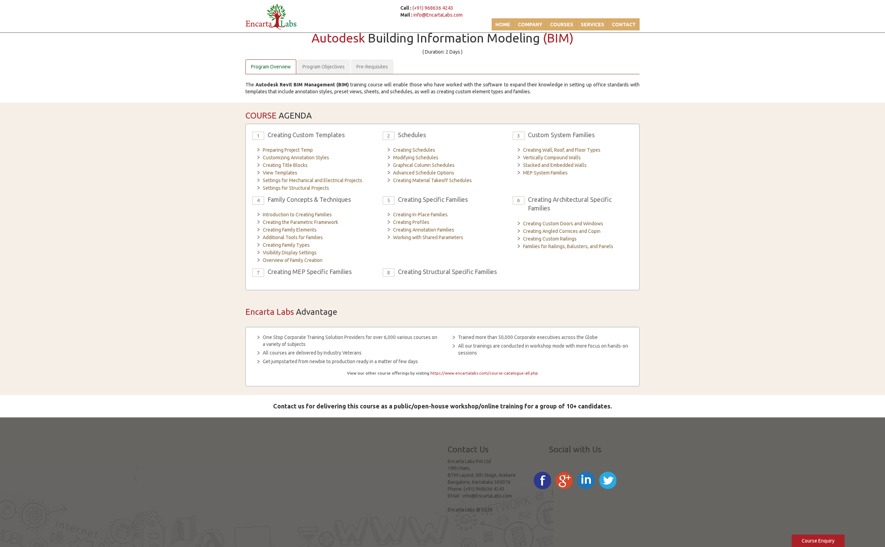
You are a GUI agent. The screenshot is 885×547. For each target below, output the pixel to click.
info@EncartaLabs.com (438, 15)
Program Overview (271, 66)
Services (592, 24)
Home (502, 24)
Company (530, 24)
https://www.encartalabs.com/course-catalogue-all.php (484, 373)
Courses (561, 24)
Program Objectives (323, 66)
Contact (624, 24)
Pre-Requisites (372, 66)
